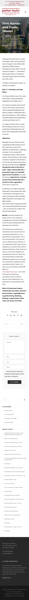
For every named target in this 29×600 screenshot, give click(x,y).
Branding (12, 38)
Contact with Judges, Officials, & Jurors (13, 442)
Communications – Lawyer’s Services (13, 527)
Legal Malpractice (15, 41)
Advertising (8, 36)
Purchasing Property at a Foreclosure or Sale (14, 475)
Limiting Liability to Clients (10, 479)
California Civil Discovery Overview (12, 454)
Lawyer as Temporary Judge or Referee (13, 487)
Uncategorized (7, 422)
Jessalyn (7, 35)
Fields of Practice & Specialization (12, 515)
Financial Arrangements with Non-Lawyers (14, 499)
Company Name (14, 39)
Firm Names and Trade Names (11, 511)
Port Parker (12, 44)
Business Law (7, 410)
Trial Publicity (7, 463)
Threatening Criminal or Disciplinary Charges (14, 471)
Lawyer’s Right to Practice (10, 507)
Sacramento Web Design (13, 594)
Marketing (15, 42)
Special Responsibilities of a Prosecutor (13, 467)
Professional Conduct (9, 418)
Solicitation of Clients (9, 519)
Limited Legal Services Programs (12, 495)
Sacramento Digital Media (14, 596)
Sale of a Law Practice (9, 483)
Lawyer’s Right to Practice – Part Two (13, 503)
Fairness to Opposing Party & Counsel (13, 446)
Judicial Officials (8, 491)
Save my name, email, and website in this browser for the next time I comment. (14, 374)
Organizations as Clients (10, 450)
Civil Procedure (18, 35)
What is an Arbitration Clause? (11, 438)
